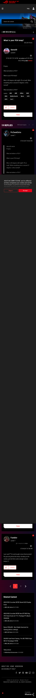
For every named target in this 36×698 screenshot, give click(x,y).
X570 (6, 99)
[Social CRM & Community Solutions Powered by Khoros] (29, 694)
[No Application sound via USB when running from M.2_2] (29, 125)
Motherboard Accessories (11, 652)
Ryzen (22, 96)
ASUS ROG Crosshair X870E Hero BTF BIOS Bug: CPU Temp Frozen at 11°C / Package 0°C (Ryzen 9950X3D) (17, 616)
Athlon (21, 93)
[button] (6, 107)
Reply (18, 115)
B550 (6, 96)
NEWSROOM (19, 666)
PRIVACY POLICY (24, 680)
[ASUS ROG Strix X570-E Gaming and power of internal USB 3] (32, 125)
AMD (16, 93)
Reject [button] (11, 190)
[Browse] (3, 8)
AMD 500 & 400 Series (9, 32)
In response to (22, 543)
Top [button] (3, 693)
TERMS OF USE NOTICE (13, 680)
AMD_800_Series (9, 607)
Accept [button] (25, 190)
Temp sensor (7, 650)
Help (28, 8)
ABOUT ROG (5, 666)
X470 (28, 96)
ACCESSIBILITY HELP (9, 669)
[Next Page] (25, 586)
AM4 (11, 93)
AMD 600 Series (8, 632)
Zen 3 (11, 99)
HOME (12, 666)
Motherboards (14, 96)
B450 (27, 93)
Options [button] (33, 32)
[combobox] (18, 21)
